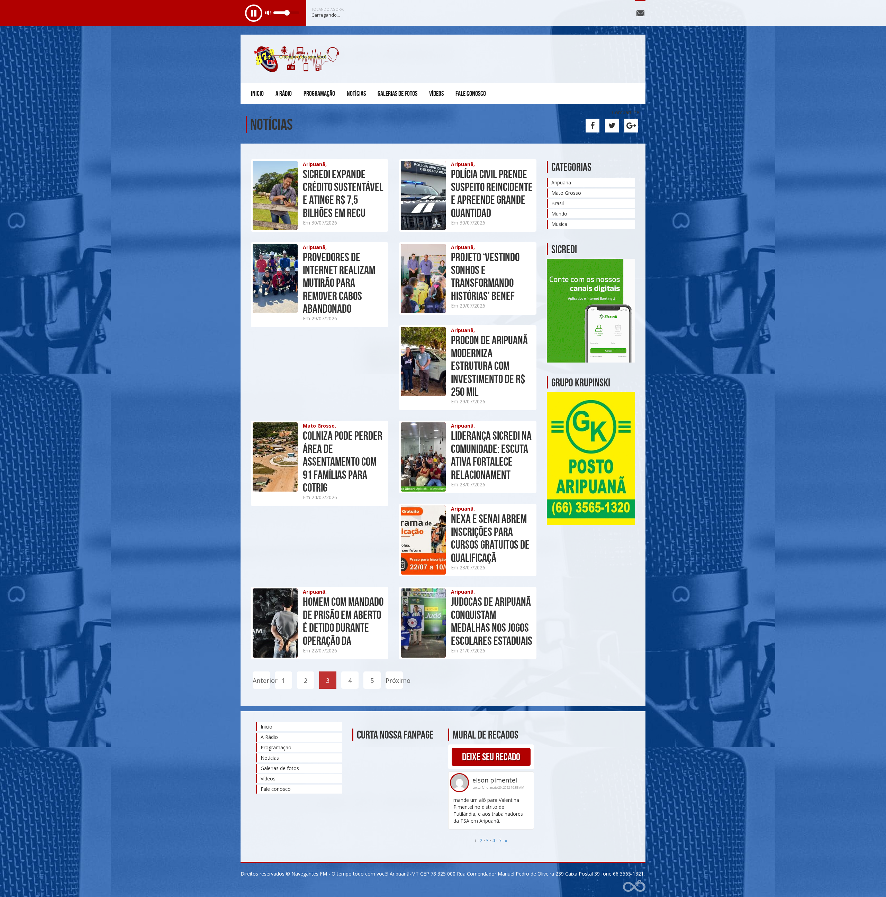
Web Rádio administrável (634, 886)
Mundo (559, 213)
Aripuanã (561, 182)
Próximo (394, 680)
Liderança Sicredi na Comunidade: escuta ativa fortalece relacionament (491, 455)
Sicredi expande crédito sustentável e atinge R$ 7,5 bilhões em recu (343, 193)
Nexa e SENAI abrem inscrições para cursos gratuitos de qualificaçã (490, 538)
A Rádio (283, 93)
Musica (559, 224)
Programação (319, 93)
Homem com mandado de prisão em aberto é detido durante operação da (343, 621)
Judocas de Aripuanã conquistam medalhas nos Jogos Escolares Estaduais (491, 621)
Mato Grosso (566, 193)
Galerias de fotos (397, 93)
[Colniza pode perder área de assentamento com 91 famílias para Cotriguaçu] (287, 456)
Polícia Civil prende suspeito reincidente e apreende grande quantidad (492, 193)
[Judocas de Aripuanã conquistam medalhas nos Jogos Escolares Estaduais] (435, 622)
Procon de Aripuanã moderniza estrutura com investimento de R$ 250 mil (489, 366)
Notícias (356, 93)
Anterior (261, 680)
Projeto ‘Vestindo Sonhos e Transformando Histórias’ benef (485, 276)
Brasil (557, 203)
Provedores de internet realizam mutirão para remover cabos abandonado (339, 283)
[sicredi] (591, 310)
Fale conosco (470, 93)
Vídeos (436, 93)
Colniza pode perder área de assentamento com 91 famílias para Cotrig (342, 461)
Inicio (257, 93)
